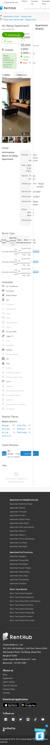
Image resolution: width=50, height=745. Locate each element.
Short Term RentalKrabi (13, 19)
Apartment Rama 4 (17, 530)
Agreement (8, 678)
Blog (5, 674)
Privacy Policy (9, 689)
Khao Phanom (22, 425)
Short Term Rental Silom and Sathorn (25, 600)
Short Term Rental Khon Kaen (22, 620)
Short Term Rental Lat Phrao (21, 604)
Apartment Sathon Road (20, 519)
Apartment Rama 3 (17, 534)
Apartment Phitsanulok (19, 579)
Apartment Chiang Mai (19, 560)
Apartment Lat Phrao (18, 542)
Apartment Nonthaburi (19, 563)
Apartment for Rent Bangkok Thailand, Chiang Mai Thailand (11, 8)
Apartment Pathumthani (19, 571)
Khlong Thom (22, 428)
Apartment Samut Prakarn (20, 567)
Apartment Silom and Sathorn (22, 526)
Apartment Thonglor (18, 511)
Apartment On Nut (17, 515)
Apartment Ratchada (18, 546)
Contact (6, 692)
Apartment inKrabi (11, 16)
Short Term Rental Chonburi (21, 616)
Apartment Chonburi (18, 583)
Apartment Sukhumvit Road (21, 503)
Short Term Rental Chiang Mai (22, 612)
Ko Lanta (6, 428)
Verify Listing (8, 681)
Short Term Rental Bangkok (21, 593)
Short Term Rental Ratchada (21, 608)
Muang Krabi (26, 16)
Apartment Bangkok (18, 556)
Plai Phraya (22, 432)
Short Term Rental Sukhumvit (22, 596)
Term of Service (10, 685)
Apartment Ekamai (17, 507)
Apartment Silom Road (19, 523)
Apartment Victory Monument (22, 538)
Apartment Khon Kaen (19, 575)
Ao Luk (5, 432)
